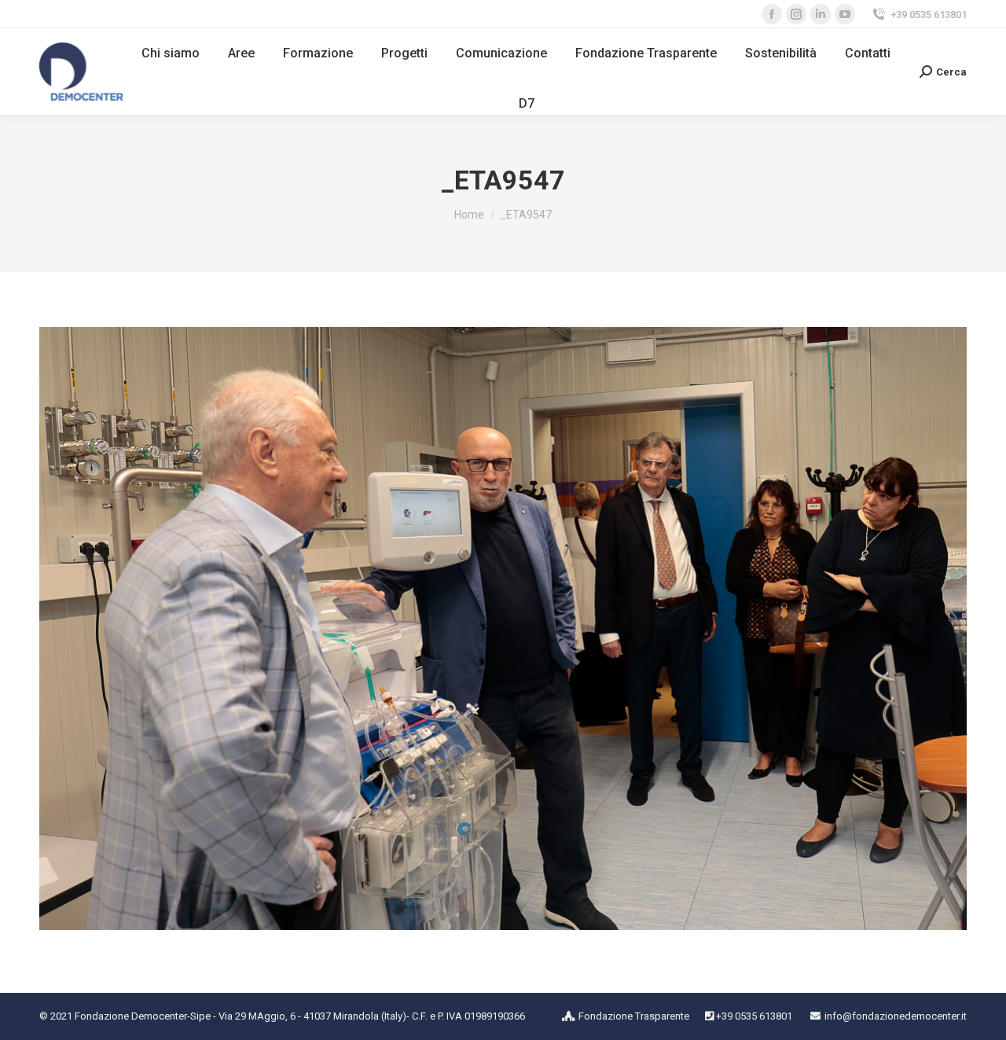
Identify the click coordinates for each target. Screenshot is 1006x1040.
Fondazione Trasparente (633, 1016)
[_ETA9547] (503, 628)
